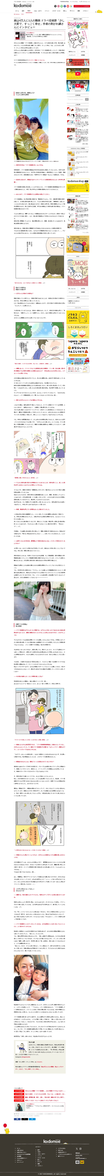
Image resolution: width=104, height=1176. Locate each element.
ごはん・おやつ (38, 10)
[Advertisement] (40, 79)
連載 (79, 10)
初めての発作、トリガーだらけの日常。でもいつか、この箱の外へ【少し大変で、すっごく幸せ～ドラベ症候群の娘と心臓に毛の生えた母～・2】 (45, 1094)
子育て (29, 10)
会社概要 (19, 1156)
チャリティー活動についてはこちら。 (37, 60)
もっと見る (86, 232)
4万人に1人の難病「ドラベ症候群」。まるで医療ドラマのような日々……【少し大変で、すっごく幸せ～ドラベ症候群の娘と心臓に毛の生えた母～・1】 (45, 1091)
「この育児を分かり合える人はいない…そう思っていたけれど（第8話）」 (30, 850)
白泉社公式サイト (62, 1152)
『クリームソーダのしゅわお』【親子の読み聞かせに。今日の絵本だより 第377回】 (81, 221)
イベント (47, 10)
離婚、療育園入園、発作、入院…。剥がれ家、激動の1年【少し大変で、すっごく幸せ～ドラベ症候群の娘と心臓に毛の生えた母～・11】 (45, 1097)
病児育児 (37, 1115)
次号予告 (83, 51)
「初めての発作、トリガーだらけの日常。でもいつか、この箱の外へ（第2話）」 (32, 363)
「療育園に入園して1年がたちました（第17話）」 (25, 477)
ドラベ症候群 (40, 1113)
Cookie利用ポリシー (22, 1158)
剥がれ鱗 (17, 1115)
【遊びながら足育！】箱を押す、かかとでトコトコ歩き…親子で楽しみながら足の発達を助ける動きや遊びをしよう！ (81, 210)
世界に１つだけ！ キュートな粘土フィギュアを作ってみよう (41, 1100)
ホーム (17, 10)
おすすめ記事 (19, 1091)
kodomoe (17, 14)
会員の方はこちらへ (22, 1152)
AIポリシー (19, 1160)
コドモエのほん (74, 1)
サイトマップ (20, 1162)
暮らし (65, 10)
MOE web (60, 1150)
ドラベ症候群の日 (49, 1113)
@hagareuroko (26, 1057)
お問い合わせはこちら (85, 1)
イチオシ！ (86, 10)
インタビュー (23, 1113)
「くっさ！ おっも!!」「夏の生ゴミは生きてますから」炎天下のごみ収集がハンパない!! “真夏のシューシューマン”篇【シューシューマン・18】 (82, 124)
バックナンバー (72, 55)
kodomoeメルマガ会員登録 (82, 6)
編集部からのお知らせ (74, 301)
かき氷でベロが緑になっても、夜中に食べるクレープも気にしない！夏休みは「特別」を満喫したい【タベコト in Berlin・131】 (81, 203)
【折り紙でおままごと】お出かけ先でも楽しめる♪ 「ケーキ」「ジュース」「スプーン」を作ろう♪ (81, 111)
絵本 (23, 10)
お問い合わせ (72, 303)
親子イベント (61, 1156)
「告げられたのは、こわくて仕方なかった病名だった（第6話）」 (28, 282)
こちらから (39, 1061)
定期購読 (83, 55)
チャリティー (32, 1113)
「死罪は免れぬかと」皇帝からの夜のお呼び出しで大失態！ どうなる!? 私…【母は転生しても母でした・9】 (81, 117)
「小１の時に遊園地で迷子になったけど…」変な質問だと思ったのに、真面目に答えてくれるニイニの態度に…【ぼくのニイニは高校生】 (81, 139)
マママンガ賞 (58, 1113)
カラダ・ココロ (56, 10)
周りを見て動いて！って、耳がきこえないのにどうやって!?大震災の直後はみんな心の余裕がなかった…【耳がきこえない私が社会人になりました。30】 (81, 132)
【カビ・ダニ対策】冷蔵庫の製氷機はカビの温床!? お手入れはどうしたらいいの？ (81, 216)
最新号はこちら (72, 51)
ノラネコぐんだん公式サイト (65, 1154)
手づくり (72, 10)
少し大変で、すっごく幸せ (27, 1115)
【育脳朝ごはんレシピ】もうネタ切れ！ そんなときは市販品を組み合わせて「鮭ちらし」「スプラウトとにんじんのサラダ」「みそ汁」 (81, 227)
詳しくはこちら (72, 288)
